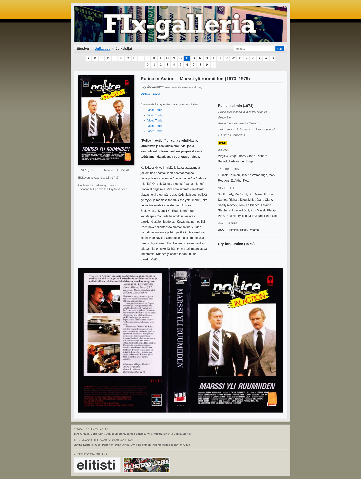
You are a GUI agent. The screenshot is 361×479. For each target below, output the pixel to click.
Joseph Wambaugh (254, 175)
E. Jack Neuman (229, 175)
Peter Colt (271, 215)
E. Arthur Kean (240, 180)
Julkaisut (102, 49)
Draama (254, 229)
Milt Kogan (255, 215)
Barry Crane (247, 156)
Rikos (243, 229)
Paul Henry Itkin (236, 215)
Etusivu (83, 49)
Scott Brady (225, 194)
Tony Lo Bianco (249, 205)
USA (221, 229)
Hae (279, 48)
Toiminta (233, 229)
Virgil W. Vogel (227, 156)
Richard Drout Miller (242, 199)
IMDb (222, 142)
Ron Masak (258, 210)
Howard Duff (240, 210)
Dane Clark (264, 199)
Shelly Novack (227, 205)
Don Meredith (258, 194)
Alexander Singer (242, 161)
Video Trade (150, 94)
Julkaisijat (124, 49)
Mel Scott (241, 194)
